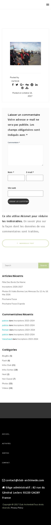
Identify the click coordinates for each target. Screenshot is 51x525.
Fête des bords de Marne (13, 282)
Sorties (5, 453)
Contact (6, 463)
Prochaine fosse (9, 299)
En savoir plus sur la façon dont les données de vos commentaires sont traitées (24, 226)
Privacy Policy (17, 507)
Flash (4, 360)
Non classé (7, 379)
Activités (6, 443)
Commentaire (14, 142)
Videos (5, 388)
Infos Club (6, 365)
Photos (5, 383)
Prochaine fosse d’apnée (13, 303)
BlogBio (5, 356)
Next (4, 374)
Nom (11, 172)
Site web (12, 188)
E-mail (30, 172)
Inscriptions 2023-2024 (24, 320)
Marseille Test (26, 243)
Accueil (5, 434)
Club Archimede (17, 5)
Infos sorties (7, 369)
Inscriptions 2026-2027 (12, 286)
